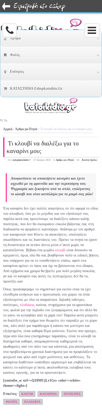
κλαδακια (32, 401)
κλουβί (60, 250)
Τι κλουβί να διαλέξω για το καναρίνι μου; (43, 147)
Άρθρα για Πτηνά (26, 129)
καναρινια (48, 393)
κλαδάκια (27, 305)
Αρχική (7, 129)
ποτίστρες (72, 393)
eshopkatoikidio (21, 159)
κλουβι (27, 393)
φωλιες (11, 401)
